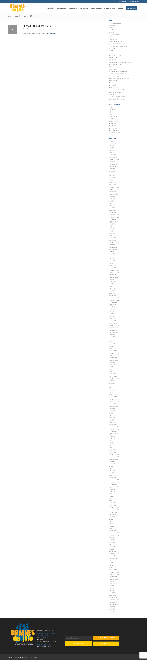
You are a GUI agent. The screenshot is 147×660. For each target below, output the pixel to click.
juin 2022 (111, 256)
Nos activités (113, 83)
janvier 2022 (113, 268)
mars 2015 (112, 448)
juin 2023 (111, 229)
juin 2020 (111, 311)
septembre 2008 (114, 604)
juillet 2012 (112, 517)
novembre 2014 (114, 457)
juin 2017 (111, 385)
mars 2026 (112, 152)
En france (112, 48)
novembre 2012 (114, 510)
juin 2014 (111, 466)
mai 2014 (111, 468)
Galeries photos (122, 1)
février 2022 (112, 265)
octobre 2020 (113, 302)
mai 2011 (111, 544)
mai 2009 (111, 588)
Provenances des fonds (116, 90)
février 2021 (112, 293)
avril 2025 (112, 178)
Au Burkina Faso (114, 34)
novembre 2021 (114, 272)
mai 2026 (111, 148)
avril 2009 (112, 590)
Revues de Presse (115, 133)
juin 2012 (111, 519)
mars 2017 (112, 392)
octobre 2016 (113, 404)
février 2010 (112, 567)
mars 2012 (112, 526)
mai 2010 (111, 563)
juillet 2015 (112, 438)
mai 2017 (111, 388)
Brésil (110, 37)
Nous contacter (114, 87)
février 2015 (112, 450)
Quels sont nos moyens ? (117, 92)
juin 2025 (111, 173)
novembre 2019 (114, 328)
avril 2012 (112, 524)
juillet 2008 (112, 609)
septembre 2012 (114, 514)
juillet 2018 (112, 365)
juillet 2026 (112, 143)
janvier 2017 (113, 397)
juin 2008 (111, 611)
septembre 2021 (114, 277)
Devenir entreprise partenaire (118, 46)
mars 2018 (112, 371)
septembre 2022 (114, 249)
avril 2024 (112, 206)
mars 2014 (112, 473)
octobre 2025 (113, 164)
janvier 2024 (113, 212)
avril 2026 (112, 150)
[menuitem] (122, 1)
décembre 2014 (114, 454)
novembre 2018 (114, 355)
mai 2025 (111, 176)
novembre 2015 (114, 429)
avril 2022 (112, 261)
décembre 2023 (114, 215)
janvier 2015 (113, 452)
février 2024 (112, 210)
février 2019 (112, 348)
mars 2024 (112, 208)
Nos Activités (113, 128)
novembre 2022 (114, 245)
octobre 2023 (113, 219)
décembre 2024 (114, 187)
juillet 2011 (112, 542)
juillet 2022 (112, 254)
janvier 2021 (113, 295)
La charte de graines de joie (118, 71)
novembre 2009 (114, 574)
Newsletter (112, 123)
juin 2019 (111, 339)
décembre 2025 (114, 159)
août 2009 (112, 581)
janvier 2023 (113, 240)
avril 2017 (112, 390)
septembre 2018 (114, 360)
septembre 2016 (114, 406)
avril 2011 (112, 547)
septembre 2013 (114, 487)
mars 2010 (112, 565)
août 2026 (112, 141)
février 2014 (112, 475)
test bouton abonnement (117, 99)
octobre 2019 (113, 330)
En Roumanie (113, 53)
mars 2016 (112, 420)
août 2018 (112, 362)
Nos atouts (112, 85)
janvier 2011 (113, 551)
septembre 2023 (114, 222)
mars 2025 (112, 180)
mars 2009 (112, 593)
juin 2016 (111, 413)
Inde (110, 67)
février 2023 (112, 238)
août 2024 (112, 196)
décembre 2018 (114, 353)
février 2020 (112, 321)
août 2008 (112, 607)
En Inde (111, 51)
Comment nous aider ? (106, 638)
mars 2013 (112, 501)
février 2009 (112, 595)
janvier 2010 (113, 570)
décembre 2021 (114, 270)
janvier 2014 (113, 478)
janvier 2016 (113, 425)
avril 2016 (112, 418)
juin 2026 (111, 146)
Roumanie (112, 94)
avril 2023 (112, 233)
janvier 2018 (113, 376)
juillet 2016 (112, 411)
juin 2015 (111, 441)
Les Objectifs (113, 119)
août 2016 (112, 408)
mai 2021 (111, 286)
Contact (111, 114)
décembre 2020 (114, 298)
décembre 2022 (114, 242)
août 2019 (112, 335)
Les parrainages (114, 121)
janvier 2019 (113, 351)
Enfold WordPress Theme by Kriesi (28, 657)
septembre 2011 (114, 537)
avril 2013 (112, 498)
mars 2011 (112, 549)
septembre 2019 (114, 332)
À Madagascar (113, 25)
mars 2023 (112, 235)
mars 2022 (112, 263)
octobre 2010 (113, 556)
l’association (113, 69)
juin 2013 (111, 494)
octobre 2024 (113, 192)
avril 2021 (112, 288)
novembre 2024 (114, 189)
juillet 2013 (112, 491)
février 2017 (112, 395)
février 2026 (112, 155)
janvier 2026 (113, 157)
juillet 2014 (112, 464)
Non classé (112, 126)
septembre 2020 (114, 305)
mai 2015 (111, 443)
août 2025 (112, 169)
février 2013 (112, 503)
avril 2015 (112, 445)
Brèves (111, 112)
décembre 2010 (114, 554)
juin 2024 (111, 201)
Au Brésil (111, 32)
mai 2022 (111, 259)
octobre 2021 (113, 275)
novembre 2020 (114, 300)
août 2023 (112, 224)
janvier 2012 (113, 530)
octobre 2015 (113, 431)
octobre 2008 (113, 602)
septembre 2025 (114, 166)
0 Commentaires (35, 29)
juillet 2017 (112, 383)
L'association (113, 116)
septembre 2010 (114, 558)
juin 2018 (111, 367)
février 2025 (112, 182)
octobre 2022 (113, 247)
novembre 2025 (114, 162)
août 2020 (112, 307)
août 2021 (112, 279)
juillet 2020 (112, 309)
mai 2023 (111, 231)
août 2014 (112, 461)
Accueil (111, 27)
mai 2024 (111, 203)
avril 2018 (112, 369)
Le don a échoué (114, 76)
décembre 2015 (114, 427)
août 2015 (112, 436)
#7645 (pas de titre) (115, 23)
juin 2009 (111, 586)
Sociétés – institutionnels (117, 97)
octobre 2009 (113, 577)
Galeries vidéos (134, 1)
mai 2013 (111, 496)
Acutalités (112, 30)
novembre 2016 (114, 401)
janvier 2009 (113, 597)
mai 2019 (111, 341)
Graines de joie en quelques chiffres (121, 62)
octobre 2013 (113, 484)
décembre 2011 (114, 533)
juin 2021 (111, 284)
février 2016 (112, 422)
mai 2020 (111, 314)
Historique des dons (115, 64)
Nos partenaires (114, 130)
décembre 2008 (114, 600)
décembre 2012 (114, 507)
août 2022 (112, 252)
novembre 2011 (114, 535)
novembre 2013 (114, 482)
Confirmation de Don (115, 41)
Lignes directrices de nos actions (119, 78)
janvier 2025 (113, 185)
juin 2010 (111, 560)
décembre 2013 (114, 480)
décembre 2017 (114, 378)
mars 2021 (112, 291)
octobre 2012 (113, 512)
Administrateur (58, 29)
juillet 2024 (112, 199)
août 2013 (112, 489)
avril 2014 (112, 471)
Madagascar (113, 81)
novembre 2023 (114, 217)
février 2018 (112, 374)
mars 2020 (112, 318)
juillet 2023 (112, 226)
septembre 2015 (114, 434)
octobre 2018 (113, 358)
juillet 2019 (112, 337)
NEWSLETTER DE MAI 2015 (36, 25)
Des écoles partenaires (116, 44)
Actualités (47, 29)
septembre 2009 (114, 579)
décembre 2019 (114, 325)
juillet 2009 (112, 584)
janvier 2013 (113, 505)
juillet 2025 (112, 171)
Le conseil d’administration (117, 74)
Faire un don (106, 644)
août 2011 (112, 540)
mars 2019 (112, 346)
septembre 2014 (114, 459)
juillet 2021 (112, 282)
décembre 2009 (114, 572)
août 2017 (112, 381)
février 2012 (112, 528)
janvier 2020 (113, 323)
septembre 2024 (114, 194)
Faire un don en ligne (115, 55)
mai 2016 (111, 415)
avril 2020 (112, 316)
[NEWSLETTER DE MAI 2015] (12, 29)
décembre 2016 (114, 399)
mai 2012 (111, 521)
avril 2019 (112, 344)
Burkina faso (113, 39)
